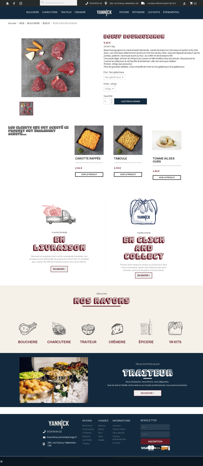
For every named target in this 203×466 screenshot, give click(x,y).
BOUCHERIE (32, 12)
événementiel (171, 12)
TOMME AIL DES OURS (164, 160)
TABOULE (120, 158)
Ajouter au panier (130, 101)
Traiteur (86, 443)
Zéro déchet (118, 432)
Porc (100, 432)
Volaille (101, 440)
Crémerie (86, 432)
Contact (116, 443)
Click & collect (119, 429)
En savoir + (59, 269)
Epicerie (124, 12)
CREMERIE (80, 12)
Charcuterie (88, 429)
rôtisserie (138, 12)
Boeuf (101, 429)
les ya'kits (154, 12)
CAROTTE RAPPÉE (88, 158)
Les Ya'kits (87, 440)
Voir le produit (89, 174)
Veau (100, 436)
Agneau (102, 425)
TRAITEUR (66, 12)
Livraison (117, 425)
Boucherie (87, 425)
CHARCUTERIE (50, 12)
